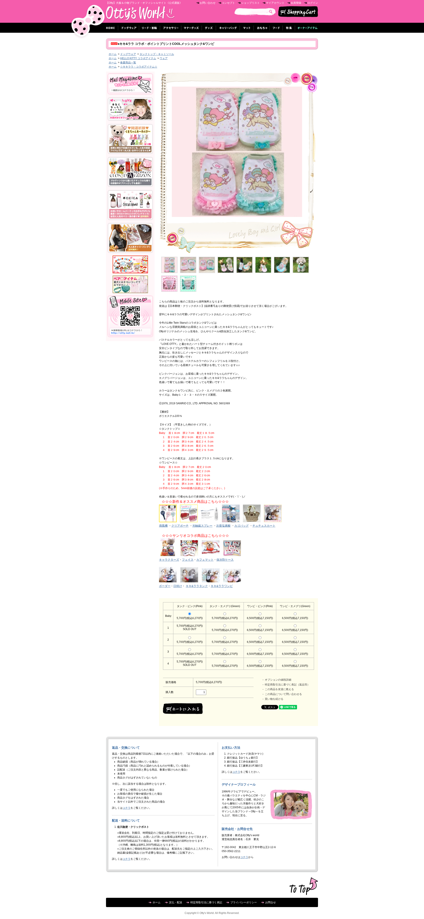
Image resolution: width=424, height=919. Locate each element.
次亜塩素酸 (223, 525)
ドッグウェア (128, 28)
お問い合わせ (208, 2)
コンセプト (228, 2)
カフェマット (205, 559)
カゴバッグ (241, 525)
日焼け (177, 586)
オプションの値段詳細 (278, 679)
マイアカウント (275, 2)
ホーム (111, 28)
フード (276, 28)
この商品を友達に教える (279, 689)
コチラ (127, 807)
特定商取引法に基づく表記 (206, 902)
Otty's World (140, 14)
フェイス (187, 559)
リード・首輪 (149, 28)
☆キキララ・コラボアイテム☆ (138, 66)
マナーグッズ (191, 28)
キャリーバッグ (228, 28)
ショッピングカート (298, 11)
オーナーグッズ (306, 28)
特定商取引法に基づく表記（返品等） (287, 684)
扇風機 (163, 525)
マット (247, 28)
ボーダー (164, 586)
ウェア (164, 58)
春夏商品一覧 (128, 62)
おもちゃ (262, 28)
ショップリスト (250, 2)
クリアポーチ (180, 525)
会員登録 (296, 2)
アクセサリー (170, 28)
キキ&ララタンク (197, 586)
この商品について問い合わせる (283, 694)
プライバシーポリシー (243, 902)
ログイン (312, 2)
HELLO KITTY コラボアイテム (138, 58)
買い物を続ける (274, 699)
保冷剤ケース (225, 559)
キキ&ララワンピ (222, 586)
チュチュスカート (263, 525)
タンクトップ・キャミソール (157, 54)
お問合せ (270, 902)
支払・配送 (175, 902)
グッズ (209, 28)
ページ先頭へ (304, 886)
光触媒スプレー (202, 525)
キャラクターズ (169, 559)
